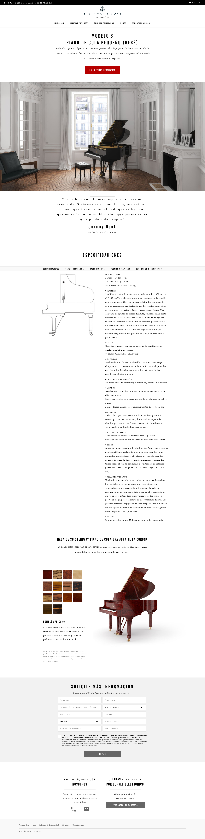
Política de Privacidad (90, 740)
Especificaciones (51, 268)
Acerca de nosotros (27, 825)
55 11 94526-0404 (45, 3)
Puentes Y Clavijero (120, 268)
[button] (73, 811)
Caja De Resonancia (75, 268)
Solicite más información (102, 70)
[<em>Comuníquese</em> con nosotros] (86, 811)
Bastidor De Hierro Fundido (149, 268)
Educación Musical (141, 23)
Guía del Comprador (104, 23)
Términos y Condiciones (73, 825)
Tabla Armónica (97, 268)
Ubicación (59, 23)
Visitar (195, 2)
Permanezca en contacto (125, 805)
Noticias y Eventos (79, 23)
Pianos (123, 23)
